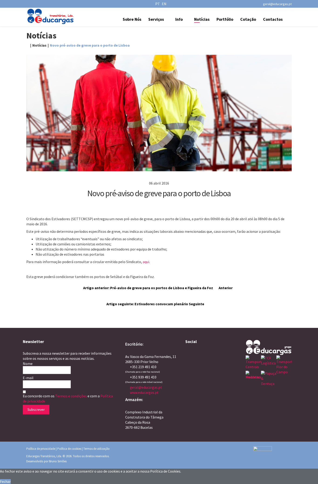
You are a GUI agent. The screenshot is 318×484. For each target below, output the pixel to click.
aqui (146, 261)
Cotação (248, 19)
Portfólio (225, 19)
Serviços (156, 19)
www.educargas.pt (144, 392)
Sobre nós (132, 19)
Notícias (202, 19)
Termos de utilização (96, 449)
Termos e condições (71, 396)
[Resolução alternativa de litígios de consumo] (272, 453)
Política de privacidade (40, 449)
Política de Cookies (165, 471)
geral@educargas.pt (277, 4)
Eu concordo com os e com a (68, 398)
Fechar (5, 481)
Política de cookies (69, 449)
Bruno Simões (58, 461)
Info (179, 19)
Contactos (273, 19)
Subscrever (36, 409)
